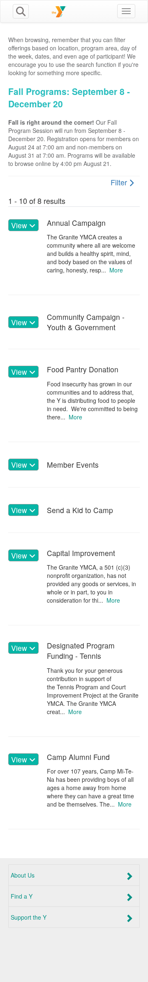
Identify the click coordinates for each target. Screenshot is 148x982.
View (20, 225)
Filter (120, 182)
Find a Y (21, 896)
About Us (23, 875)
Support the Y (28, 917)
